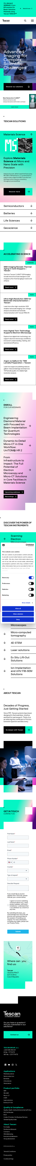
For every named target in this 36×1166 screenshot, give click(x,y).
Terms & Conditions (10, 1151)
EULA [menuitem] (5, 1114)
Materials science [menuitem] (9, 1074)
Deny (18, 619)
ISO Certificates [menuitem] (8, 1112)
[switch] (31, 583)
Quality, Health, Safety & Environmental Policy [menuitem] (17, 1110)
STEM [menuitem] (5, 1098)
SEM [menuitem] (5, 1091)
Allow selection (18, 614)
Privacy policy (8, 1155)
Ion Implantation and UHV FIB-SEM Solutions (21, 671)
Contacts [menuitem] (7, 1131)
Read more (9, 287)
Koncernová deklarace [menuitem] (10, 1136)
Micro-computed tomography (21, 634)
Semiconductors (14, 206)
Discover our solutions (14, 87)
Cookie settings (8, 1159)
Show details (26, 603)
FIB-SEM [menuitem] (6, 1093)
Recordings (9, 496)
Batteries (9, 213)
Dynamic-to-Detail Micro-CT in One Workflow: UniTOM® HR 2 (15, 445)
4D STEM (16, 642)
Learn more (14, 107)
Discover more (14, 192)
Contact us (14, 1035)
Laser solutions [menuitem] (8, 1100)
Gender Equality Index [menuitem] (10, 1119)
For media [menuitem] (7, 1127)
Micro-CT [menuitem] (7, 1095)
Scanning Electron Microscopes (18, 539)
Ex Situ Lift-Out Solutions (20, 659)
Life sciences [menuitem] (7, 1081)
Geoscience (11, 227)
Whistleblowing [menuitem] (8, 1134)
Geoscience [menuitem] (7, 1083)
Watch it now (27, 8)
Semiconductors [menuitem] (9, 1076)
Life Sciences (12, 220)
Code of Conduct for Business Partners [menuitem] (16, 1117)
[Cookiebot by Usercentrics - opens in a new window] (26, 545)
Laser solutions (20, 650)
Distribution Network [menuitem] (10, 1129)
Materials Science (14, 134)
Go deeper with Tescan (14, 730)
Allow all (18, 608)
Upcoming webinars (12, 492)
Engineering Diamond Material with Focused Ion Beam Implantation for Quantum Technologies (15, 426)
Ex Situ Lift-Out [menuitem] (8, 1102)
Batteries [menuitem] (6, 1078)
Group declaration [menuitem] (9, 1139)
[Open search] (25, 20)
